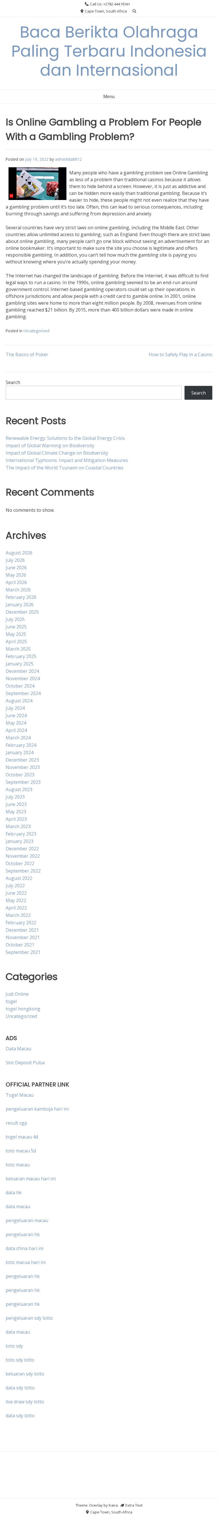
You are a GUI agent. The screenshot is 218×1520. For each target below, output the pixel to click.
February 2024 (21, 745)
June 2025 (16, 627)
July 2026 (15, 560)
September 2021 (23, 952)
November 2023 (23, 767)
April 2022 (16, 908)
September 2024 (23, 693)
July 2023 (15, 797)
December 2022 (22, 848)
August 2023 (19, 789)
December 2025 (22, 612)
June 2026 (16, 567)
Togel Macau (19, 1095)
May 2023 (16, 812)
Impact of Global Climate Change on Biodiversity (57, 453)
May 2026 (16, 575)
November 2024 (23, 678)
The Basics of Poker (27, 354)
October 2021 (20, 945)
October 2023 (20, 775)
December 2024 (22, 671)
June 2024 (16, 715)
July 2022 (15, 885)
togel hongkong (23, 1009)
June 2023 (16, 804)
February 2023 (21, 834)
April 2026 (16, 582)
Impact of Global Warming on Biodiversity (50, 445)
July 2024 (15, 708)
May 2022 (16, 900)
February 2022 (21, 922)
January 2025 (19, 664)
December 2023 (22, 760)
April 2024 (16, 730)
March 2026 (18, 590)
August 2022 (19, 878)
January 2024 (19, 752)
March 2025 (18, 649)
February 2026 (21, 597)
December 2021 (22, 930)
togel (11, 1001)
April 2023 (16, 819)
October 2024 (20, 686)
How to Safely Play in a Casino (180, 354)
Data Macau (18, 1048)
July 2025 (15, 619)
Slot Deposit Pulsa (25, 1062)
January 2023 (19, 841)
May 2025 (16, 634)
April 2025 (16, 641)
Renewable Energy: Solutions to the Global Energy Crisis (65, 438)
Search (13, 382)
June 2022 (16, 893)
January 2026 (19, 604)
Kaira (113, 1505)
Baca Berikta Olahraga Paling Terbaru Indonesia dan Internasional (109, 51)
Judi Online (17, 994)
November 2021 (23, 937)
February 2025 (21, 656)
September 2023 (23, 782)
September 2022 (23, 871)
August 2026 (19, 553)
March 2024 (18, 738)
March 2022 (18, 915)
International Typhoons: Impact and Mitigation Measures (67, 460)
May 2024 (16, 723)
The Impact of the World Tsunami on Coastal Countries (64, 468)
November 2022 (23, 856)
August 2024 (19, 701)
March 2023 (18, 826)
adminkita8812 (68, 159)
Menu (109, 96)
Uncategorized (36, 330)
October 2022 (20, 863)
